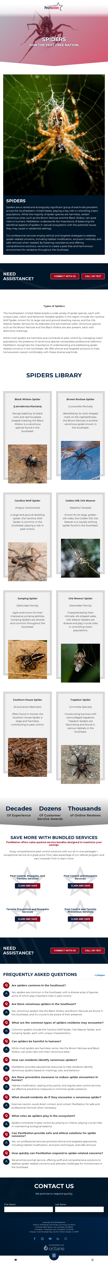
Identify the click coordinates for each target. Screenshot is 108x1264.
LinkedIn (58, 1238)
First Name (10, 1204)
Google (42, 1238)
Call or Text (93, 276)
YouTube (50, 1238)
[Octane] (54, 1247)
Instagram (65, 1238)
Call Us (92, 1260)
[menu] (54, 1255)
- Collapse (99, 975)
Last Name (60, 1204)
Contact (15, 1260)
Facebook (34, 1238)
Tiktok (73, 1238)
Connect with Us (65, 276)
